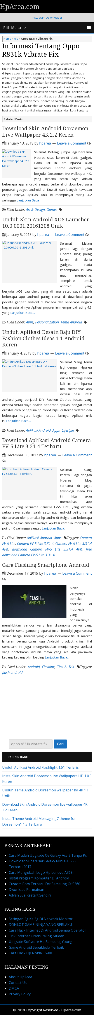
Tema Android (71, 322)
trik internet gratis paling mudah (36, 936)
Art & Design (35, 209)
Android (34, 666)
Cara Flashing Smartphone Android (45, 565)
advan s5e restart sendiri (30, 895)
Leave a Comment (71, 143)
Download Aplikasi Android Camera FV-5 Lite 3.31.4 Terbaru (46, 444)
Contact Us (18, 982)
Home (7, 39)
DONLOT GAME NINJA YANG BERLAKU (40, 924)
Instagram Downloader (47, 17)
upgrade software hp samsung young (40, 941)
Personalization (47, 322)
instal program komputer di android (39, 878)
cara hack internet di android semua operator (47, 930)
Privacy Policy (20, 994)
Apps (29, 322)
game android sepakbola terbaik (36, 947)
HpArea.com (19, 7)
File (16, 39)
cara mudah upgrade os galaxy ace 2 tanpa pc (48, 855)
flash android (12, 672)
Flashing (48, 666)
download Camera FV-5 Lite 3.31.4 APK (47, 549)
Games (52, 209)
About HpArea (20, 976)
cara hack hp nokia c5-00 (30, 953)
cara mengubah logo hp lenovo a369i (41, 872)
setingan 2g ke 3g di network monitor (41, 918)
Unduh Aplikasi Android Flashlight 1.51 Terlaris (40, 767)
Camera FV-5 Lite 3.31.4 (35, 543)
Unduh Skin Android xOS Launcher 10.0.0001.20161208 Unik (45, 223)
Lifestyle (68, 430)
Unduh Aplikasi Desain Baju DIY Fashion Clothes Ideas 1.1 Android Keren (43, 338)
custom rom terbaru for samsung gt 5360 (44, 883)
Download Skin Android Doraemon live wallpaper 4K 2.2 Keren (45, 132)
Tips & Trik (65, 666)
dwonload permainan (26, 889)
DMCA (14, 988)
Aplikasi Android (38, 430)
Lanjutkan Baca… (29, 200)
